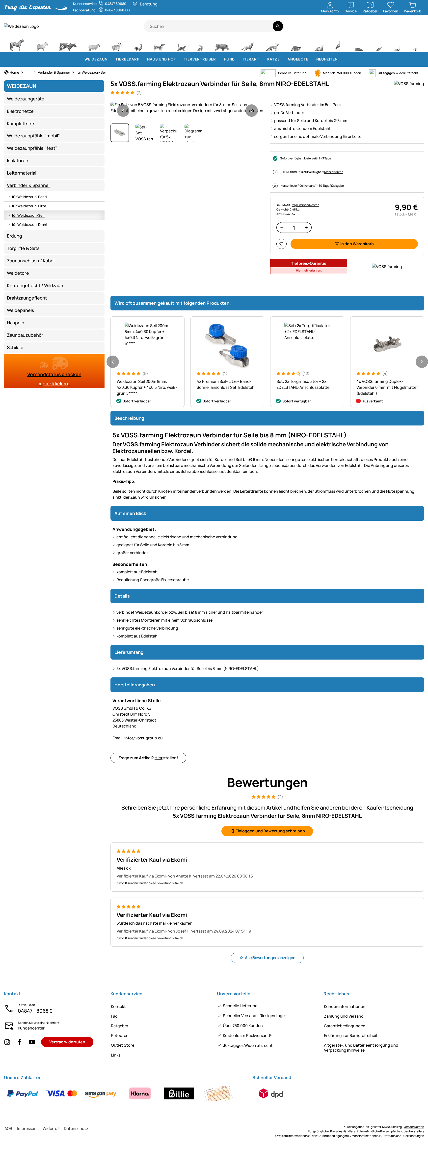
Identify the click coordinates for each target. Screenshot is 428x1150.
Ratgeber (119, 1026)
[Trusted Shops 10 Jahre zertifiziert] (402, 29)
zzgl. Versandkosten (305, 205)
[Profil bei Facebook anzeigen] (19, 1042)
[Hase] (200, 44)
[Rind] (68, 44)
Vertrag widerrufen (67, 1042)
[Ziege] (117, 44)
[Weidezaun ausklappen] (110, 59)
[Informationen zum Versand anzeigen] (271, 1093)
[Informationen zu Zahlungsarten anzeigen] (120, 1093)
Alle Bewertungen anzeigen (270, 957)
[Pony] (42, 44)
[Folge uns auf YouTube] (32, 1042)
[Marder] (318, 44)
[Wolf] (247, 44)
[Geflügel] (138, 44)
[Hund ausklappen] (238, 59)
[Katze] (181, 44)
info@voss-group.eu (137, 738)
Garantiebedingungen (344, 1026)
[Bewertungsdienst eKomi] (365, 29)
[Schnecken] (397, 44)
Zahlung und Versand (344, 1016)
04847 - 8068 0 (35, 1010)
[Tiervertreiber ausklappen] (219, 59)
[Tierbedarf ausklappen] (142, 59)
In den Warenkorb (357, 243)
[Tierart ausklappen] (262, 59)
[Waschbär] (295, 44)
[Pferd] (17, 44)
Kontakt (118, 1006)
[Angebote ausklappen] (311, 59)
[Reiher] (339, 44)
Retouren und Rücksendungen (403, 1136)
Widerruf (51, 1128)
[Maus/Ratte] (379, 44)
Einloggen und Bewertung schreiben (270, 831)
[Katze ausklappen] (283, 59)
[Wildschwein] (222, 44)
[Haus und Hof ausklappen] (179, 59)
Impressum (27, 1128)
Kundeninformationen (344, 1006)
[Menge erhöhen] (306, 227)
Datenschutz (76, 1128)
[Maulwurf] (359, 44)
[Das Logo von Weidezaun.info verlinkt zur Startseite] (74, 26)
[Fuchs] (272, 44)
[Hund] (159, 44)
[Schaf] (94, 44)
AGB (8, 1128)
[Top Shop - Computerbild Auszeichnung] (417, 29)
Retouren (120, 1035)
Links (115, 1055)
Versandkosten (414, 1127)
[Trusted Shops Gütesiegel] (384, 29)
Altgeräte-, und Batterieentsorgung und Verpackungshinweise (361, 1047)
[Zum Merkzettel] (281, 244)
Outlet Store (122, 1045)
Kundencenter (31, 1028)
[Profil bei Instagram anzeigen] (7, 1042)
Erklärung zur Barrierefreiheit (351, 1035)
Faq (114, 1016)
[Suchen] (278, 26)
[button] (187, 108)
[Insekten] (415, 44)
